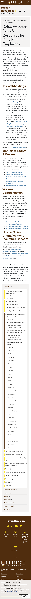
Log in (15, 557)
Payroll (7, 469)
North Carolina (12, 411)
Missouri (10, 397)
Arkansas (11, 350)
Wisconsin (11, 448)
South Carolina (12, 428)
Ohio (9, 414)
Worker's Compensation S (15, 228)
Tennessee (11, 431)
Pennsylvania (12, 421)
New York (11, 407)
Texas (10, 434)
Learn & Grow (8, 493)
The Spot (8, 482)
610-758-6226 (15, 535)
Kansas (10, 384)
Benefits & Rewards (9, 490)
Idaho (9, 374)
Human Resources (7, 9)
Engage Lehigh (8, 506)
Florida (10, 367)
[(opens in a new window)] (16, 2)
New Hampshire (13, 401)
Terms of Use (9, 571)
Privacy (3, 571)
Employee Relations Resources (16, 311)
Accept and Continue (23, 597)
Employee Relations (11, 301)
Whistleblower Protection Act (16, 186)
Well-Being (8, 486)
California (11, 354)
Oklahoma (11, 418)
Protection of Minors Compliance (15, 472)
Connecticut (11, 360)
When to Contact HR (13, 304)
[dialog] (15, 589)
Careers (6, 496)
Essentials (7, 286)
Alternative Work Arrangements (15, 314)
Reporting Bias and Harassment (16, 307)
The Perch (8, 479)
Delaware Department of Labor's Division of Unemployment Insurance (15, 256)
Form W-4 (13, 102)
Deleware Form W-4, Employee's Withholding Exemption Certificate (17, 124)
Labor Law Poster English (14, 172)
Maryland (11, 387)
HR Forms (9, 509)
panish (26, 228)
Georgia (10, 371)
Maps (2, 579)
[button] (28, 2)
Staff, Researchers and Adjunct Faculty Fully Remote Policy (16, 331)
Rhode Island (12, 424)
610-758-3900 (6, 535)
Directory (3, 576)
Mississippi (11, 394)
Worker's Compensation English (17, 226)
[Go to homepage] (15, 563)
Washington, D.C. (13, 441)
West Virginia (12, 444)
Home (4, 19)
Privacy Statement (12, 592)
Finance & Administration (12, 454)
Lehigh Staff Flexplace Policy (15, 322)
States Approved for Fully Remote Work (14, 343)
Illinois (10, 377)
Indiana (10, 381)
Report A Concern (10, 475)
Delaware (11, 364)
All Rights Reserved (20, 569)
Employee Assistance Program (14, 451)
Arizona (10, 347)
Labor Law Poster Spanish (14, 175)
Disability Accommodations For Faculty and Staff (14, 292)
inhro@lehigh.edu (15, 548)
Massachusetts (12, 391)
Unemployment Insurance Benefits (12, 250)
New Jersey (11, 404)
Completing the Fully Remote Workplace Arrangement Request (14, 337)
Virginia (10, 438)
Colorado (11, 357)
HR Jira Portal (11, 503)
